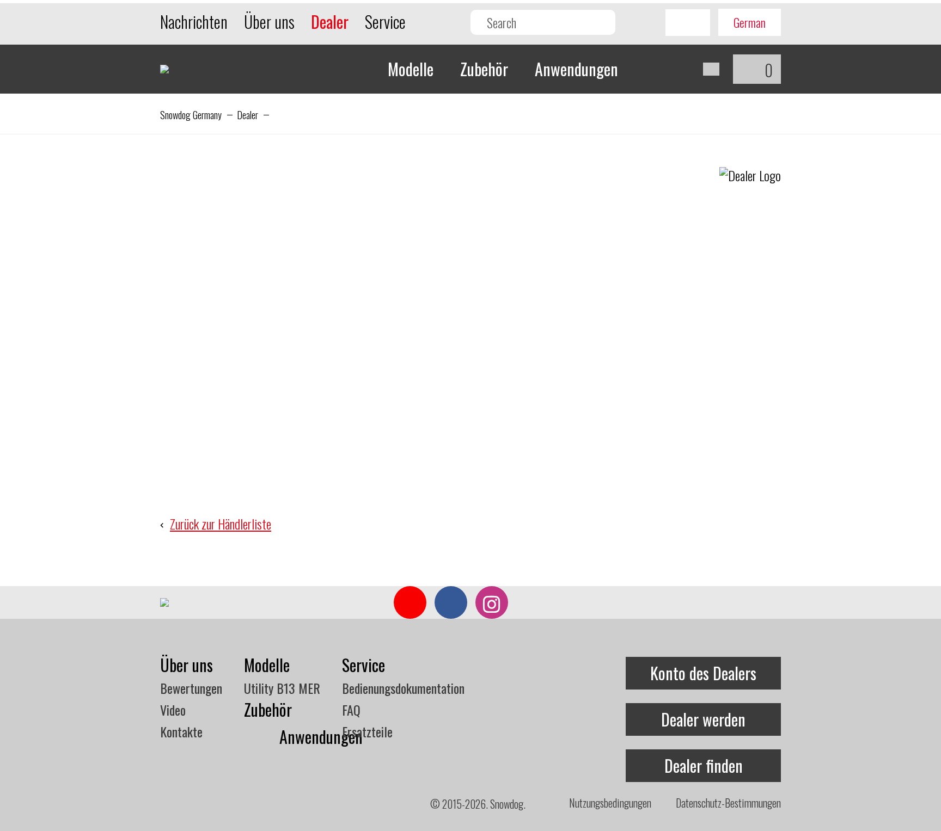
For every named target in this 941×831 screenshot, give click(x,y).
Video (173, 709)
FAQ (351, 709)
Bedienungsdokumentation (403, 688)
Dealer (247, 115)
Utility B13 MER (282, 688)
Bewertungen (191, 688)
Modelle (410, 69)
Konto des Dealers (703, 673)
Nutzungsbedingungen (610, 803)
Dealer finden (703, 765)
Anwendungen (576, 69)
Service (385, 21)
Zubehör (484, 69)
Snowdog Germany (191, 115)
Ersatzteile (367, 731)
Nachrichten (194, 21)
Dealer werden (703, 719)
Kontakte (181, 731)
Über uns (269, 21)
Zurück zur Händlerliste (220, 523)
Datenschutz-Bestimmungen (728, 803)
